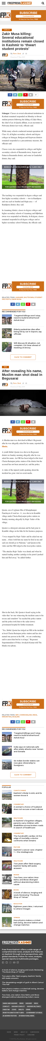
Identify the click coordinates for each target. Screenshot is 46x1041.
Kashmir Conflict (18, 1006)
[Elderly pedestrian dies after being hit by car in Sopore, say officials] (7, 333)
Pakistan (6, 1009)
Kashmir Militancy (34, 1006)
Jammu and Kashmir (10, 1003)
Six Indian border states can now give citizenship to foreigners (27, 763)
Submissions (34, 1032)
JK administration (10, 1016)
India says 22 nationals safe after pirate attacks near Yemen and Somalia (28, 749)
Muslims (16, 717)
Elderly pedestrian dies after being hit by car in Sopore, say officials (28, 331)
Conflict (6, 1006)
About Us (24, 1032)
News (21, 1003)
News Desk (17, 53)
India (35, 715)
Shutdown (29, 297)
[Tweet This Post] (15, 94)
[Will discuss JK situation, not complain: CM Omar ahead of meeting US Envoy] (7, 347)
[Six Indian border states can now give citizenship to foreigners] (7, 765)
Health (21, 1009)
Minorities (7, 717)
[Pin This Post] (25, 94)
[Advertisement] (23, 255)
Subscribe (30, 1035)
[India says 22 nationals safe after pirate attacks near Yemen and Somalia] (7, 751)
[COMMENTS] (35, 94)
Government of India (34, 1012)
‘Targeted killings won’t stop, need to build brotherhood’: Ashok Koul (27, 317)
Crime (28, 1009)
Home (9, 1032)
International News (26, 1016)
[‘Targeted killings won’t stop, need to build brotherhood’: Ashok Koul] (7, 319)
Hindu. (5, 446)
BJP (17, 715)
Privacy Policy (19, 1035)
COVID (14, 1009)
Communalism (25, 715)
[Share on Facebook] (10, 94)
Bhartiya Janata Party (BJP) (13, 1012)
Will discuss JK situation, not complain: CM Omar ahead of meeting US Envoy (27, 345)
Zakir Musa (16, 299)
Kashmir (19, 297)
